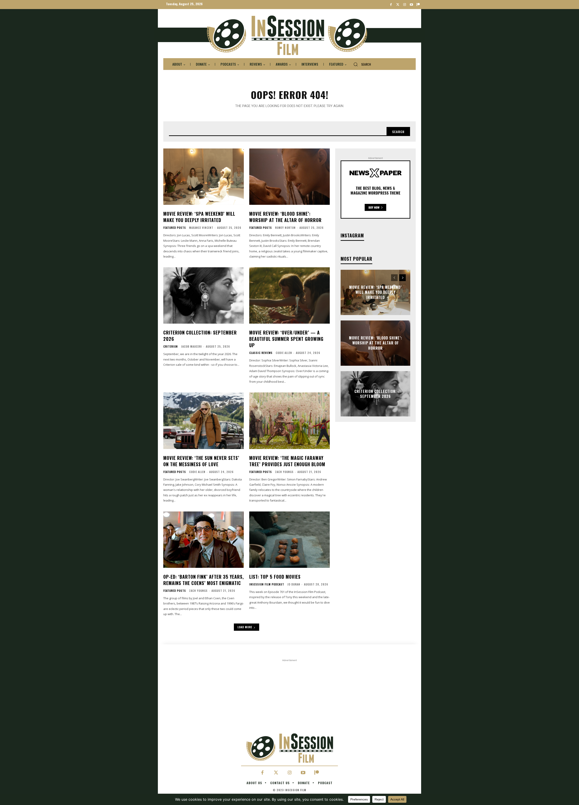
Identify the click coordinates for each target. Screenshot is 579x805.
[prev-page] (394, 277)
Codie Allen (284, 353)
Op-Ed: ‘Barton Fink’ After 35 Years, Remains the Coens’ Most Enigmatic (203, 579)
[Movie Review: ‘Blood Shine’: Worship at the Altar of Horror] (289, 176)
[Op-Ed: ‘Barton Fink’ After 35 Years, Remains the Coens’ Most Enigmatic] (203, 539)
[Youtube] (411, 5)
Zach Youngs (284, 472)
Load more (244, 627)
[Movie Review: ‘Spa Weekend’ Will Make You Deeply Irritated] (203, 176)
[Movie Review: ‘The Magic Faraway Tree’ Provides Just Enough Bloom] (289, 420)
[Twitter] (398, 5)
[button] (360, 64)
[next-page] (402, 277)
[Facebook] (391, 5)
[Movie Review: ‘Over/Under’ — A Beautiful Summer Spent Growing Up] (289, 295)
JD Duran (293, 584)
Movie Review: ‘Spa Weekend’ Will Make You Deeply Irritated (199, 216)
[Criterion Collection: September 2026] (203, 295)
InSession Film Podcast (266, 584)
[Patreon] (418, 5)
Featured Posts (174, 227)
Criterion (170, 346)
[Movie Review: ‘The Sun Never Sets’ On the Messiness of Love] (203, 420)
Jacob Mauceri (191, 346)
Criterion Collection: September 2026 (200, 335)
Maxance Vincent (201, 227)
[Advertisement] (289, 694)
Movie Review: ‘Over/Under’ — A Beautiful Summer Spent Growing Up (286, 339)
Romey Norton (285, 227)
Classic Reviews (261, 352)
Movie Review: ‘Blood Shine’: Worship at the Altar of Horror (285, 216)
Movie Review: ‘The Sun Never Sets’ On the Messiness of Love (201, 461)
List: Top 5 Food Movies (275, 576)
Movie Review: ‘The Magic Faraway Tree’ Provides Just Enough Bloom (287, 461)
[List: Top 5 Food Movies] (289, 539)
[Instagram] (404, 5)
